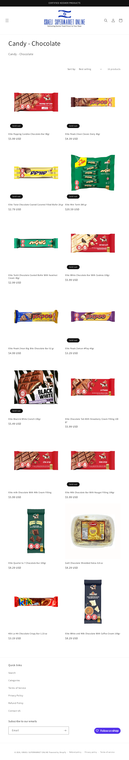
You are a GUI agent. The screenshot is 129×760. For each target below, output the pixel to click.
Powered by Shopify (57, 752)
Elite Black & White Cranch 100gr (24, 419)
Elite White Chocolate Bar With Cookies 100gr (87, 275)
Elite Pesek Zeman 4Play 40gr (79, 348)
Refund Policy (15, 703)
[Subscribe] (65, 730)
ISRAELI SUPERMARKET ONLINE (34, 752)
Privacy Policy (15, 695)
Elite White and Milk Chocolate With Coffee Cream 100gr (92, 633)
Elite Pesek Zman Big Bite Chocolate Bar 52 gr (31, 348)
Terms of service (107, 752)
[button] (7, 20)
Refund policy (75, 752)
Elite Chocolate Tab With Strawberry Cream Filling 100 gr (91, 420)
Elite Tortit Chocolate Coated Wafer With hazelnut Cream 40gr (32, 276)
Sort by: (72, 69)
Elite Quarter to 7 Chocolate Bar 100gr (27, 563)
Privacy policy (91, 752)
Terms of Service (17, 687)
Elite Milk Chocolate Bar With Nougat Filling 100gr (89, 492)
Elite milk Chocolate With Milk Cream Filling (29, 492)
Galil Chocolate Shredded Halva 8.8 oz (84, 563)
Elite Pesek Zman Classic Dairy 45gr (82, 134)
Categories (14, 680)
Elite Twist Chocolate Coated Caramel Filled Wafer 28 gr (35, 204)
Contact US (14, 710)
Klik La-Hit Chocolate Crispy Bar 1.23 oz (27, 633)
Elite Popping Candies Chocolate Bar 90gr (29, 134)
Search (12, 672)
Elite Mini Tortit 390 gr (76, 204)
